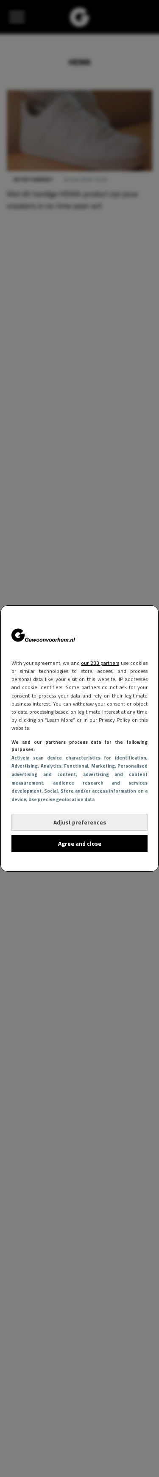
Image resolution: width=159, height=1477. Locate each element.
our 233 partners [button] (100, 663)
